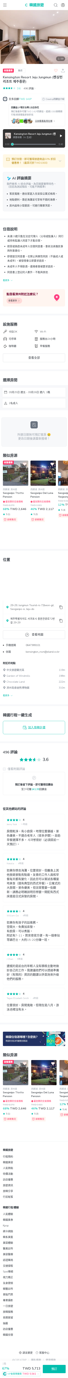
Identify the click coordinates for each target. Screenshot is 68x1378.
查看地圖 (37, 635)
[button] (34, 161)
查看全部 (34, 358)
